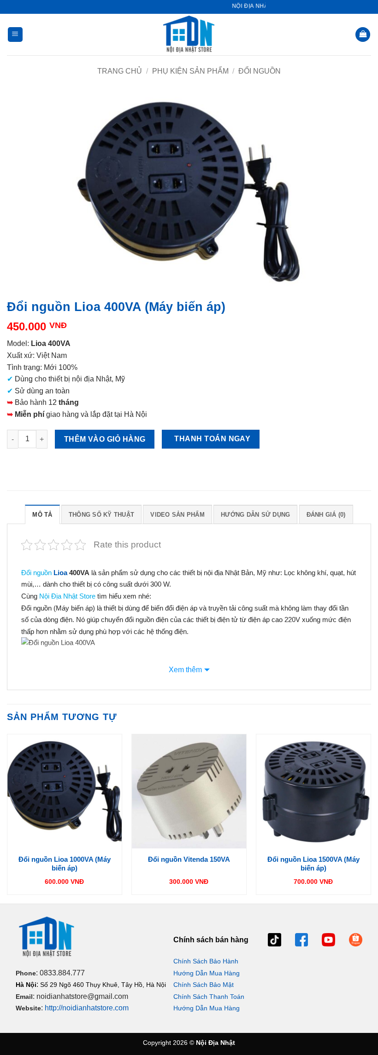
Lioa (60, 573)
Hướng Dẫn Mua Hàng (206, 973)
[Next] (371, 818)
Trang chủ (119, 71)
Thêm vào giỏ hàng (105, 439)
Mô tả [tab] (42, 514)
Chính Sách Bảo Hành (205, 961)
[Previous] (7, 818)
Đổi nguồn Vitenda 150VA (189, 859)
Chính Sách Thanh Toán (208, 996)
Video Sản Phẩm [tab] (177, 514)
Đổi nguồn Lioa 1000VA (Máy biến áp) (64, 863)
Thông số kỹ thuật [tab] (101, 514)
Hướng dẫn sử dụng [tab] (255, 514)
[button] (15, 34)
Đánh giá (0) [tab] (326, 514)
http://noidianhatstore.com (87, 1008)
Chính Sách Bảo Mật (203, 984)
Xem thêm (185, 670)
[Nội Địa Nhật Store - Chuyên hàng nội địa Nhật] (189, 34)
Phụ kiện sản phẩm (190, 71)
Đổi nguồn (259, 71)
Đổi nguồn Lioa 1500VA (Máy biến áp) (313, 863)
